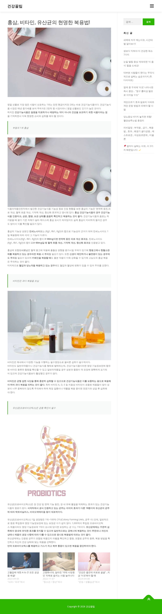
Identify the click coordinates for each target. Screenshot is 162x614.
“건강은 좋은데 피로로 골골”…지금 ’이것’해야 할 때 (94, 574)
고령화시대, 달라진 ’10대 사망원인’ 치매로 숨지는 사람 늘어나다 (59, 574)
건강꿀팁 (15, 6)
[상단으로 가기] (148, 599)
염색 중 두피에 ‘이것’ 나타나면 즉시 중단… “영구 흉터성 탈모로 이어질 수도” (138, 91)
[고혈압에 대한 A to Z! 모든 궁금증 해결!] (23, 561)
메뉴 (151, 5)
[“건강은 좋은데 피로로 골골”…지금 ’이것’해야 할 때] (94, 561)
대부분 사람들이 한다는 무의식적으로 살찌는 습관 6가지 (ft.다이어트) (139, 76)
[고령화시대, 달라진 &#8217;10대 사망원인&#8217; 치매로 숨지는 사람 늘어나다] (59, 561)
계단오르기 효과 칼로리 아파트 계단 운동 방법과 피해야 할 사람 (139, 106)
